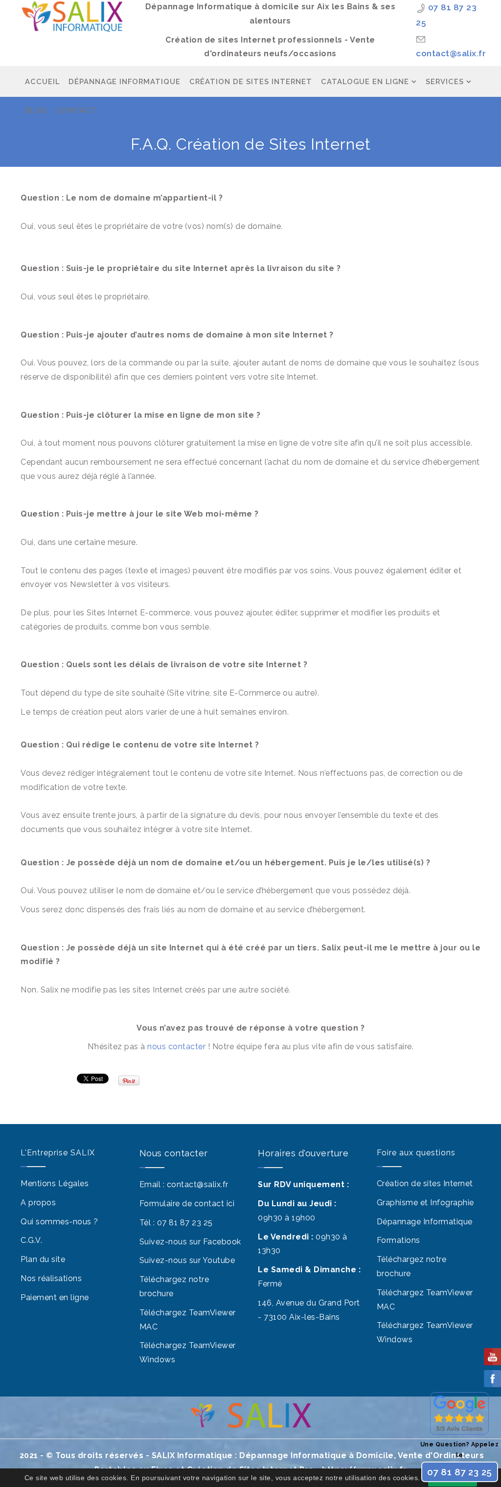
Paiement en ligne (55, 1297)
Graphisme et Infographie (425, 1202)
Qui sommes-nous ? (59, 1221)
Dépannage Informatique (124, 81)
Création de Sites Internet (250, 81)
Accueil (42, 81)
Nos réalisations (51, 1278)
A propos (38, 1202)
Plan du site (43, 1259)
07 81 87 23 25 (185, 1222)
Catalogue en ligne (365, 81)
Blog (36, 110)
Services (445, 81)
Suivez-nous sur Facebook (190, 1241)
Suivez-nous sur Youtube (187, 1260)
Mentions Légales (55, 1183)
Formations (398, 1240)
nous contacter (176, 1046)
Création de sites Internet (425, 1183)
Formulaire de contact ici (187, 1203)
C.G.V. (31, 1240)
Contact (76, 110)
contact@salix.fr (451, 53)
